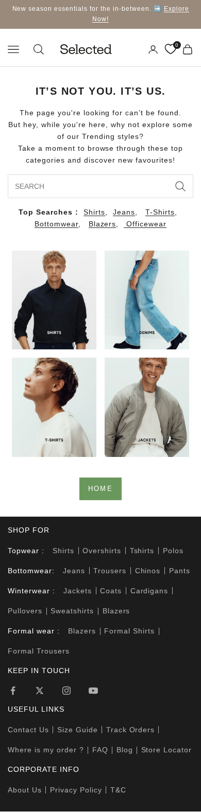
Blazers (102, 224)
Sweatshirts (72, 611)
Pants (179, 571)
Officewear (145, 224)
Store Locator (166, 750)
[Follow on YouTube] (93, 690)
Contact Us (28, 730)
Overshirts (101, 550)
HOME (100, 488)
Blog (124, 750)
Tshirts (142, 550)
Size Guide (77, 730)
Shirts (94, 212)
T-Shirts (160, 212)
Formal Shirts (129, 631)
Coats (111, 591)
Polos (173, 550)
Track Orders (130, 730)
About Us (25, 790)
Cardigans (149, 591)
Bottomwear (56, 224)
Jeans (124, 212)
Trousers (109, 571)
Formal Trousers (39, 651)
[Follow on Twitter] (40, 690)
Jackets (77, 591)
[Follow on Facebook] (13, 690)
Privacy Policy (76, 790)
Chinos (148, 571)
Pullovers (25, 611)
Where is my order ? (46, 750)
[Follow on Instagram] (66, 690)
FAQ (100, 750)
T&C (118, 790)
